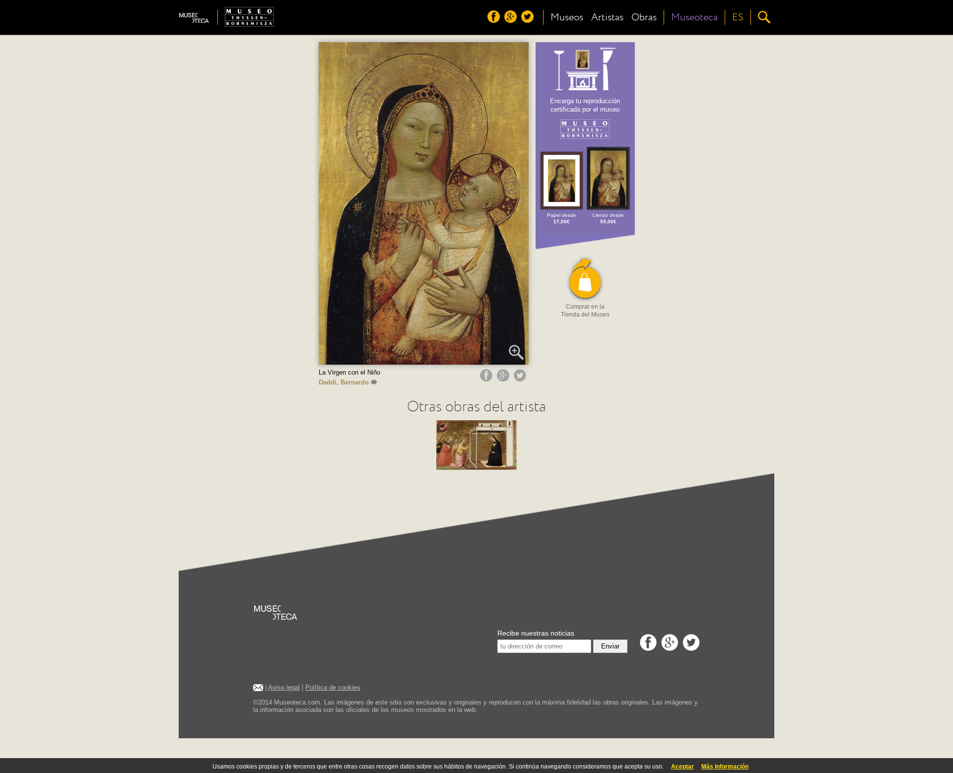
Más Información (725, 766)
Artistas (607, 17)
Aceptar (682, 766)
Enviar (610, 646)
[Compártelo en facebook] (487, 379)
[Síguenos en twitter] (528, 20)
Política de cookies (332, 687)
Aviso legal (284, 687)
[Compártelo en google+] (504, 379)
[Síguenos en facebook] (494, 20)
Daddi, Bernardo (344, 382)
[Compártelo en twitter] (521, 379)
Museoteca (694, 17)
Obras (644, 17)
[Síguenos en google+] (511, 20)
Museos (566, 17)
